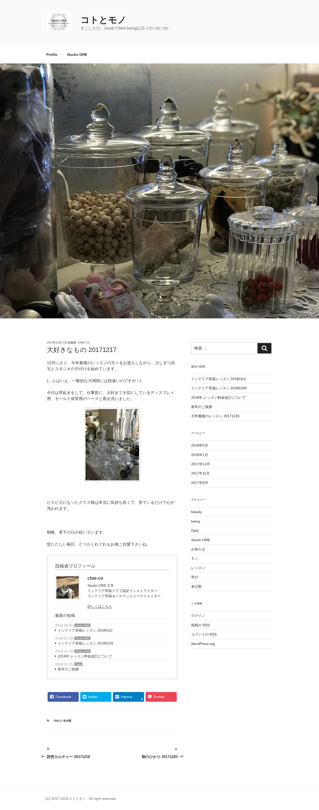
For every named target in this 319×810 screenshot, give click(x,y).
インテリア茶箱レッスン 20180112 (85, 630)
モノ (194, 558)
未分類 (67, 720)
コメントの (204, 634)
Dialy (78, 664)
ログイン (198, 616)
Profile (51, 55)
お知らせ (198, 549)
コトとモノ (103, 20)
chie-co (83, 342)
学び (194, 577)
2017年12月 (200, 464)
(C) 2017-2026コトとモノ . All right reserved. (81, 799)
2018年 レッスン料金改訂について (85, 656)
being (195, 521)
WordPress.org (203, 644)
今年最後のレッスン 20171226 (215, 416)
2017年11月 (200, 473)
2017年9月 (199, 483)
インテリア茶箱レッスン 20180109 (85, 643)
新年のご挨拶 (68, 669)
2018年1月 (199, 455)
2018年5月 (199, 445)
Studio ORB (77, 55)
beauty (196, 512)
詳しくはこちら (99, 606)
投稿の (200, 625)
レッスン (198, 568)
